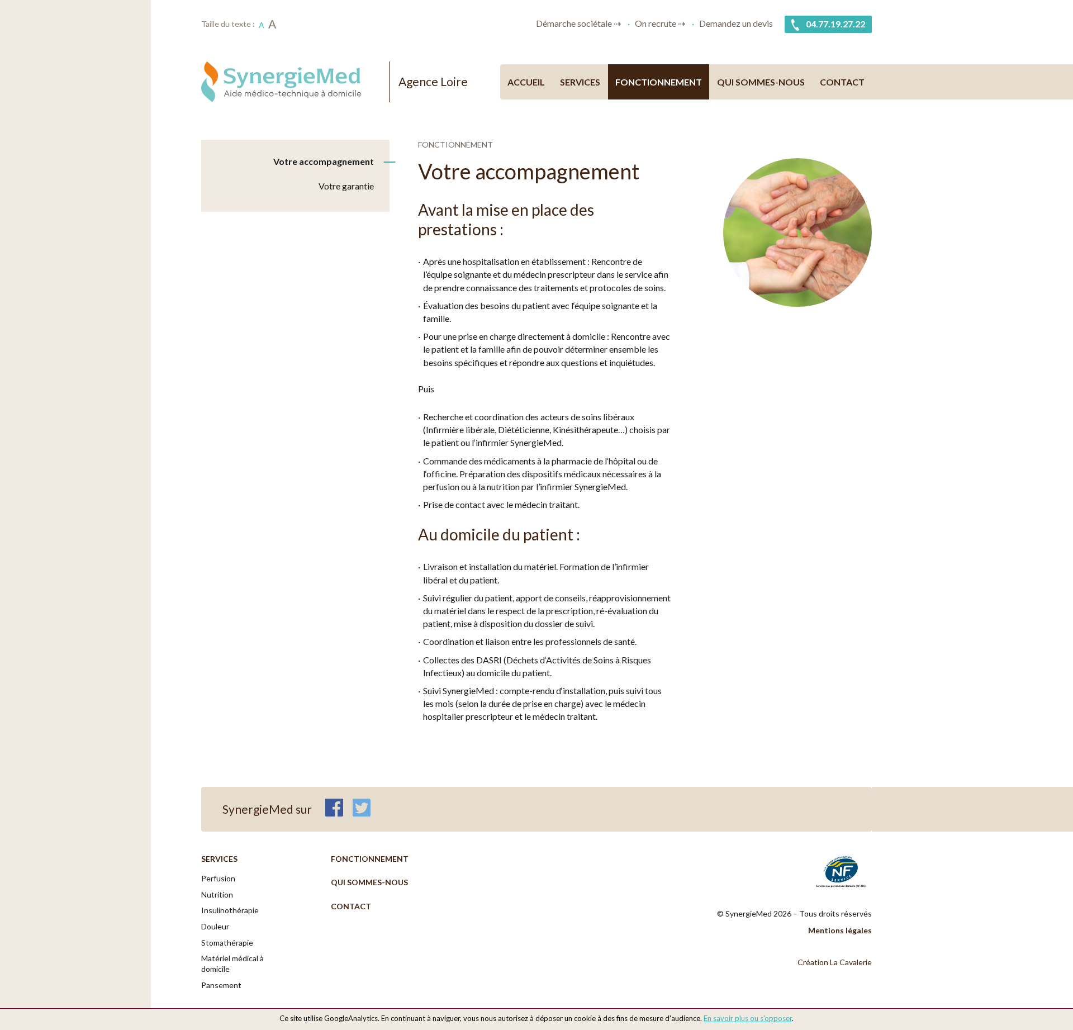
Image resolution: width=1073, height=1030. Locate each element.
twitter (362, 808)
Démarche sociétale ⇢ (578, 23)
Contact (842, 82)
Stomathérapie (227, 942)
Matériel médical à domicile (232, 963)
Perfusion (218, 878)
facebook (334, 808)
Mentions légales (840, 930)
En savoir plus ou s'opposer (748, 1018)
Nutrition (217, 894)
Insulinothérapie (230, 910)
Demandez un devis (736, 23)
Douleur (215, 926)
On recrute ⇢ (660, 23)
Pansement (221, 985)
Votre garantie (346, 186)
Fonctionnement (658, 82)
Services (580, 82)
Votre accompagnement (323, 161)
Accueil (526, 82)
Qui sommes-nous (761, 82)
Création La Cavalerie (834, 962)
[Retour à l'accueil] (289, 81)
